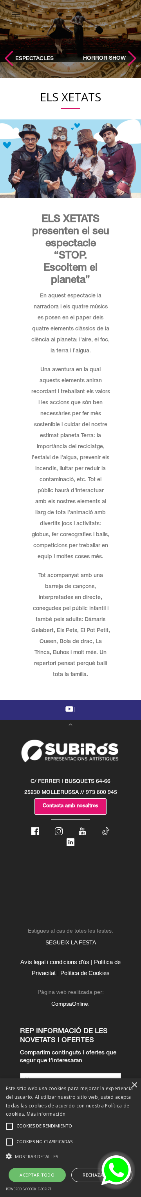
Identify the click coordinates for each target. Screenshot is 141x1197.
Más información (46, 1114)
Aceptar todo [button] (37, 1175)
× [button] (134, 1085)
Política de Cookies (85, 973)
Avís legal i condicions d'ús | (56, 962)
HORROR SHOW (105, 58)
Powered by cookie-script (28, 1189)
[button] (70, 1156)
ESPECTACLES (34, 59)
